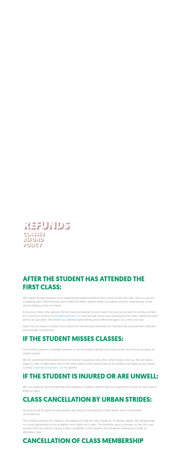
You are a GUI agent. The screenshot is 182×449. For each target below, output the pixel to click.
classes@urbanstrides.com (66, 315)
